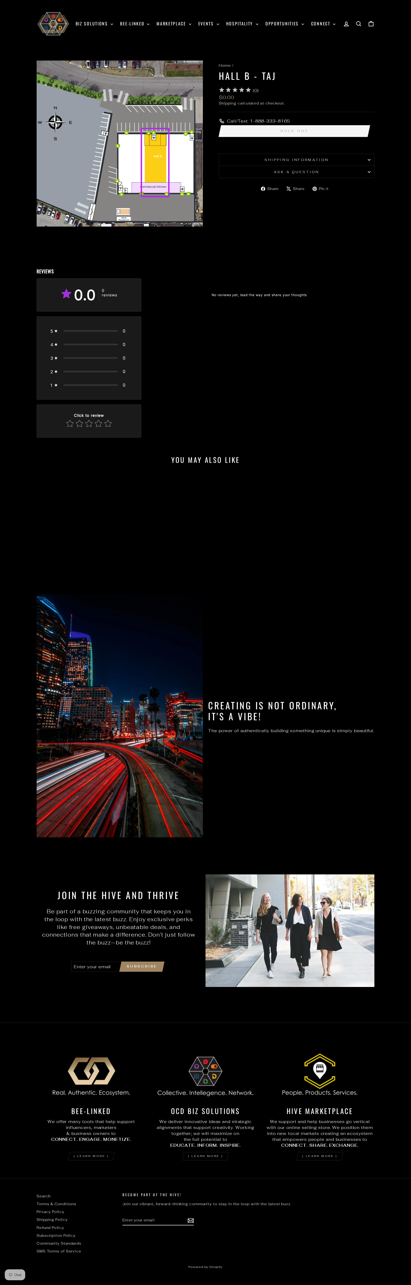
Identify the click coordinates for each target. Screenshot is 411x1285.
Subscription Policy (56, 1235)
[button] (89, 331)
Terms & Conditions (56, 1204)
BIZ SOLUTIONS (93, 23)
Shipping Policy (52, 1219)
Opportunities (282, 23)
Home (225, 65)
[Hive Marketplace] (319, 1071)
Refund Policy (50, 1227)
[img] (235, 90)
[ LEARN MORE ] (91, 1156)
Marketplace (172, 23)
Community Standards (59, 1243)
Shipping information (296, 159)
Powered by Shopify (205, 1267)
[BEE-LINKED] (91, 1071)
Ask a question (296, 172)
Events (206, 23)
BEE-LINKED (133, 23)
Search (44, 1196)
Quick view (77, 550)
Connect (321, 23)
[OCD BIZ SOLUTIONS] (205, 1071)
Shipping (227, 103)
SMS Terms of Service (59, 1251)
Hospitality (240, 23)
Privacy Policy (50, 1211)
